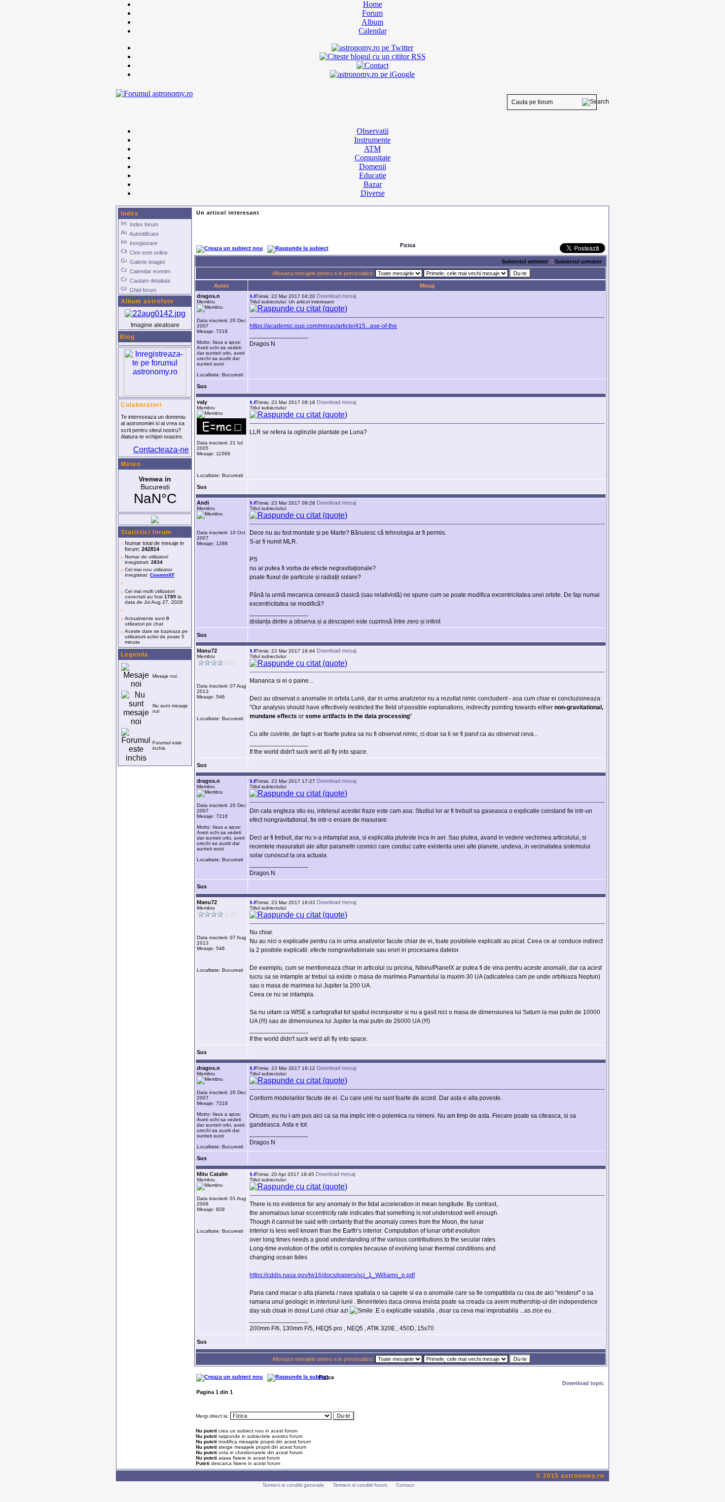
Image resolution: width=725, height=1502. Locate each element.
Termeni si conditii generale (293, 1485)
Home (372, 4)
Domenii (372, 166)
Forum (372, 13)
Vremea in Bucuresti (154, 491)
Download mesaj (336, 296)
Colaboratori (141, 405)
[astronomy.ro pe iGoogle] (372, 74)
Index (130, 213)
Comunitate (373, 157)
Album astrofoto (147, 301)
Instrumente (372, 140)
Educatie (372, 175)
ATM (372, 149)
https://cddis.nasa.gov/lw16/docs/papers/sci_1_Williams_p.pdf (332, 1275)
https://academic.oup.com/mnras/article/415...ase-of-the (323, 326)
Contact (405, 1485)
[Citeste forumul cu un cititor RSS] (373, 56)
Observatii (373, 131)
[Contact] (373, 65)
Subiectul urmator (578, 261)
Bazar (372, 184)
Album (372, 22)
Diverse (373, 193)
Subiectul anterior (525, 261)
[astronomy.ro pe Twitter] (372, 47)
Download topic (583, 1383)
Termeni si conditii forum (360, 1485)
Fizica (326, 1377)
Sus (202, 386)
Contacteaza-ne (161, 449)
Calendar (373, 31)
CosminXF (162, 575)
